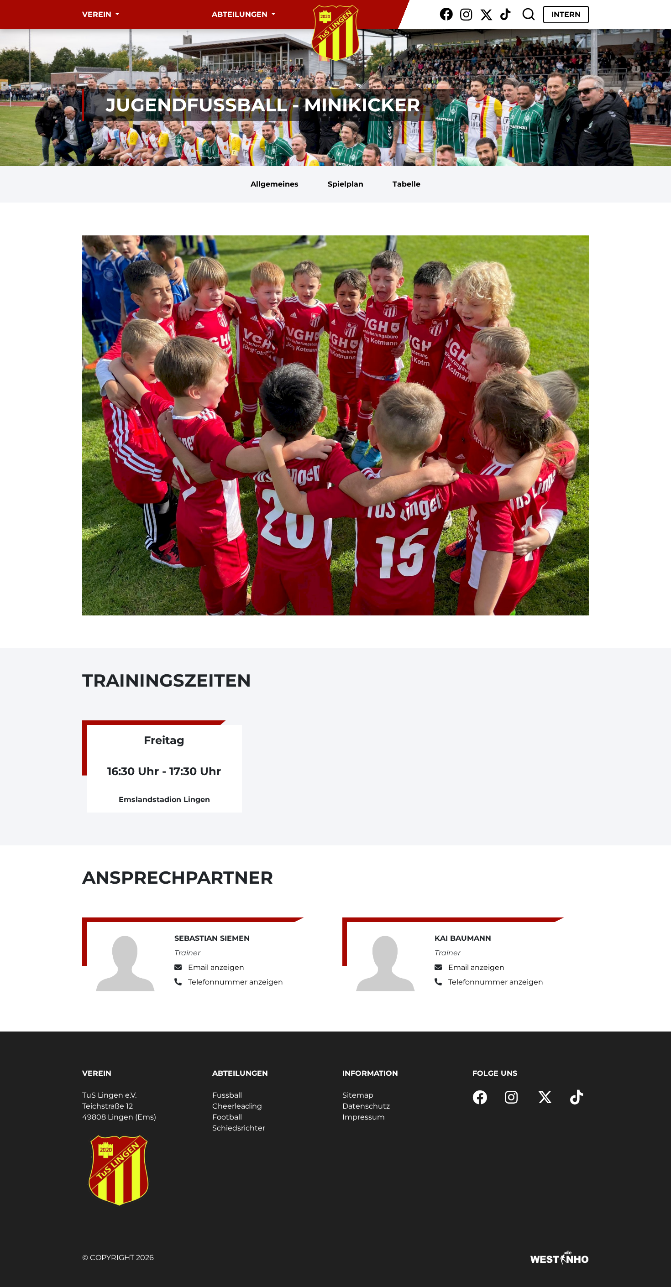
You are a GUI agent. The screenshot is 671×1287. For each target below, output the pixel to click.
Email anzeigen (216, 967)
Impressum (363, 1117)
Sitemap (357, 1095)
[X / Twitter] (486, 14)
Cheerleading (237, 1106)
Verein (98, 14)
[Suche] (529, 14)
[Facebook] (446, 14)
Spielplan (345, 184)
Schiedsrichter (238, 1128)
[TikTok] (505, 14)
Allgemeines (275, 184)
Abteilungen (241, 14)
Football (227, 1117)
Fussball (227, 1095)
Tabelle (406, 184)
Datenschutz (366, 1106)
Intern (566, 14)
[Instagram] (466, 14)
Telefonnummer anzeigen (235, 982)
